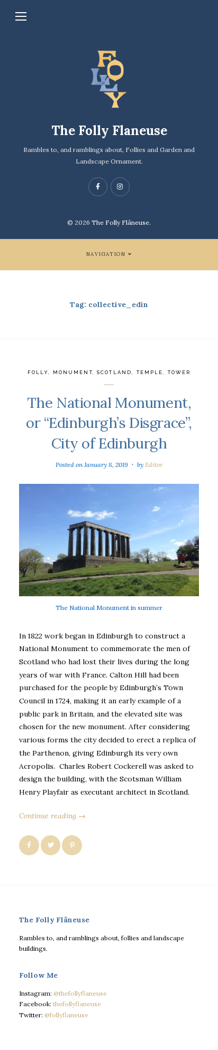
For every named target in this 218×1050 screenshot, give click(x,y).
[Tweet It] (51, 845)
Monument (73, 372)
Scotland (114, 372)
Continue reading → (52, 815)
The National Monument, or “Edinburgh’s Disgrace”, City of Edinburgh (109, 423)
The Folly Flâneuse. (121, 222)
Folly (38, 372)
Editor (153, 465)
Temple (150, 372)
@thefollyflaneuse (80, 993)
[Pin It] (72, 845)
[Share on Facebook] (29, 845)
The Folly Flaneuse (109, 130)
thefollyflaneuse (77, 1004)
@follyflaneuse (66, 1015)
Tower (179, 372)
